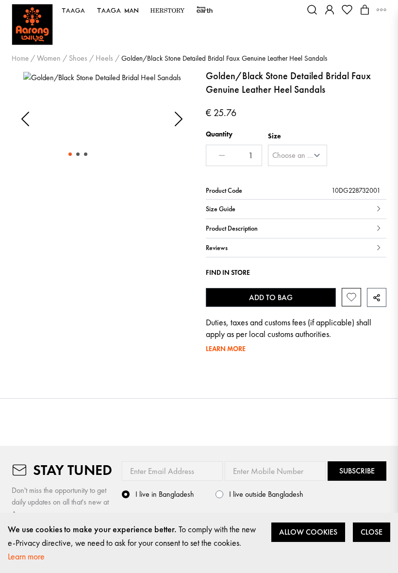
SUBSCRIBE (357, 471)
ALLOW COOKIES (308, 532)
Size (274, 136)
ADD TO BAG (271, 297)
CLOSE (371, 532)
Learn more (26, 556)
